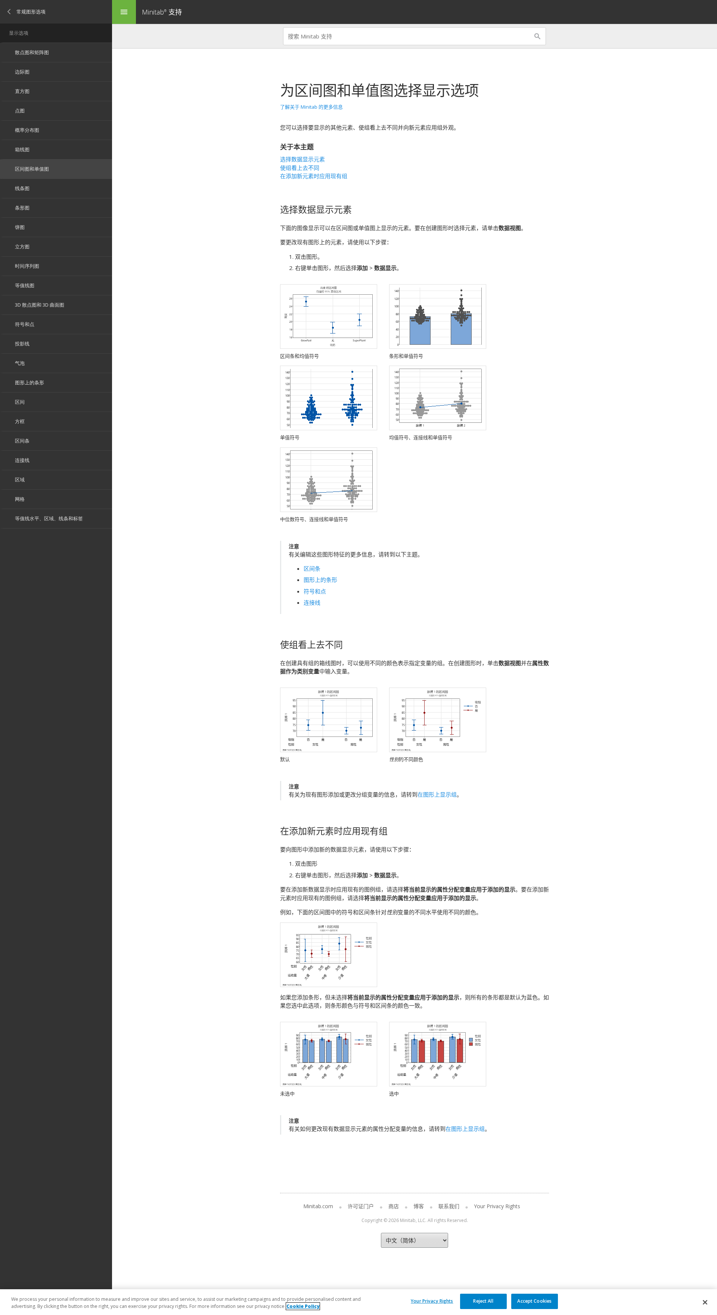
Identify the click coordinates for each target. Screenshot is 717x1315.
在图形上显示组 (437, 794)
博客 (418, 1206)
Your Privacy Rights (432, 1301)
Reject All (483, 1301)
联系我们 (448, 1206)
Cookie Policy (302, 1306)
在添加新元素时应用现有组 (313, 176)
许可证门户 (361, 1206)
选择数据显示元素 (302, 159)
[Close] (705, 1302)
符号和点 (315, 591)
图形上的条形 (320, 579)
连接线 (312, 602)
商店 (393, 1206)
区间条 (312, 568)
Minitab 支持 (162, 11)
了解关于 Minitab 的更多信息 (311, 106)
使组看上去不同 (299, 167)
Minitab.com (318, 1206)
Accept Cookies (534, 1301)
